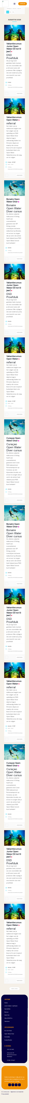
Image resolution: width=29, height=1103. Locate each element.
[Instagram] (19, 1084)
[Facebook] (9, 1084)
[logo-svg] (5, 4)
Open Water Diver (9, 1034)
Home (6, 1003)
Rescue (6, 1012)
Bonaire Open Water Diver (13, 200)
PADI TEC (6, 1015)
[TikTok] (13, 1084)
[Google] (16, 1084)
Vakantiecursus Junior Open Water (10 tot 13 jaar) (13, 47)
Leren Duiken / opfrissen (10, 1006)
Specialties (7, 1009)
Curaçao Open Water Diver (13, 439)
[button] (14, 4)
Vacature (7, 1021)
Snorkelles (7, 1037)
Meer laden (14, 988)
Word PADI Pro (8, 1018)
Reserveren (19, 93)
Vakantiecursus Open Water (13, 118)
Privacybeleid (5, 1094)
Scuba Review (8, 1040)
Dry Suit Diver (8, 1030)
